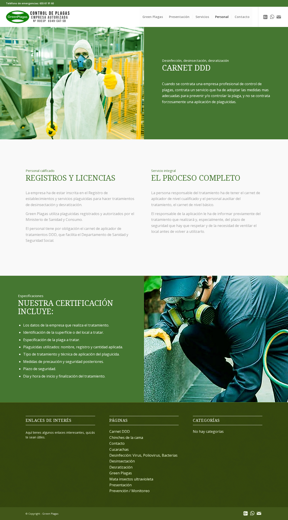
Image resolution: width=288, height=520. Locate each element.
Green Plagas (120, 473)
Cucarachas (119, 449)
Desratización (121, 467)
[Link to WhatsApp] (272, 16)
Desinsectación (122, 461)
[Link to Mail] (278, 16)
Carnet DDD (119, 431)
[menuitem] (153, 17)
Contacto (117, 443)
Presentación (120, 484)
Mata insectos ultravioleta (131, 479)
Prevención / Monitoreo (129, 490)
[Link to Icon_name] (265, 16)
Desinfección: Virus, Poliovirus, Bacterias (143, 455)
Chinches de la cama (126, 437)
